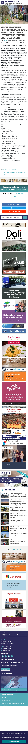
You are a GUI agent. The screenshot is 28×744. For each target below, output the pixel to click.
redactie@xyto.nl (7, 648)
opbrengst (13, 169)
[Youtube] (8, 656)
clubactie (4, 169)
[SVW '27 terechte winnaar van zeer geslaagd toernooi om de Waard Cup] (4, 529)
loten (9, 169)
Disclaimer (4, 697)
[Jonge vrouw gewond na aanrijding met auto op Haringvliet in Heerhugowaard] (4, 509)
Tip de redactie (15, 211)
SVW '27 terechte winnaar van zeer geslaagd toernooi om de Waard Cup (18, 528)
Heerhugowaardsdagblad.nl (13, 1)
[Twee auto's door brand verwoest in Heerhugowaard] (4, 522)
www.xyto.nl (6, 650)
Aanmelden (5, 669)
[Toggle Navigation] (25, 2)
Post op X (15, 208)
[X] (5, 656)
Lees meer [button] (22, 737)
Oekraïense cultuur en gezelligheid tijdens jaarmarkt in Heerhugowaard (18, 541)
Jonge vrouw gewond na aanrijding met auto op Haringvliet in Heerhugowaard (18, 509)
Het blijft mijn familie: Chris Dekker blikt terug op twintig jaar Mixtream (19, 515)
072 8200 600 (7, 646)
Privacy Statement (6, 700)
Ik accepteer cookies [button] (14, 741)
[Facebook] (2, 656)
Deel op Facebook (15, 204)
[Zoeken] (25, 217)
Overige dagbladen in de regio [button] (10, 690)
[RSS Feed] (11, 656)
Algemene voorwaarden (7, 694)
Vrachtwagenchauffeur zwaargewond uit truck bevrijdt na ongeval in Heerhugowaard (18, 495)
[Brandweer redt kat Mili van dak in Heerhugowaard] (4, 535)
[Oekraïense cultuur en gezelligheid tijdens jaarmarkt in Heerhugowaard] (4, 542)
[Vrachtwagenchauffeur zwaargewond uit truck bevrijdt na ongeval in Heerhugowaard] (4, 495)
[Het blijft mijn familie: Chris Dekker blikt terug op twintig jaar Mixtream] (4, 516)
